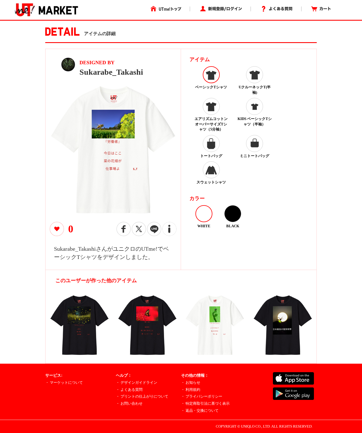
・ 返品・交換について (200, 410)
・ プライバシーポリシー (201, 396)
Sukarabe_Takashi (111, 72)
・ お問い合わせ (129, 403)
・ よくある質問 (129, 389)
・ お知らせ (190, 382)
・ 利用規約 (190, 389)
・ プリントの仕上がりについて (142, 396)
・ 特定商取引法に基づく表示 (205, 403)
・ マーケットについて (64, 382)
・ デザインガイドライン (136, 382)
